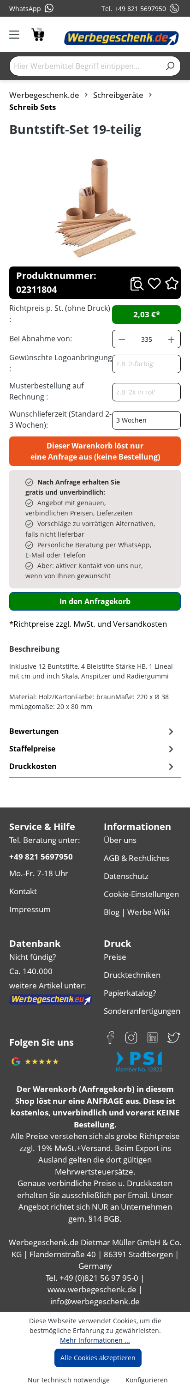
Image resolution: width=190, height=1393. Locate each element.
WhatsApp (25, 8)
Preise (115, 956)
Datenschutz (126, 876)
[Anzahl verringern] (121, 339)
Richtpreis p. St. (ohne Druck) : (59, 313)
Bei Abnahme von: (40, 338)
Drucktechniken (132, 974)
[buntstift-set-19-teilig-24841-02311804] (95, 207)
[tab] (92, 748)
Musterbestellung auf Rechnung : (46, 391)
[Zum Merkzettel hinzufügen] (154, 283)
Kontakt (23, 891)
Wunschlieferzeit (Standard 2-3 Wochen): (60, 419)
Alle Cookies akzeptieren (98, 1357)
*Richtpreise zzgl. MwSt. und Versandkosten (88, 623)
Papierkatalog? (130, 992)
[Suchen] (170, 66)
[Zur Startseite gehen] (121, 38)
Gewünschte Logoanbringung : (60, 363)
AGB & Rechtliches (137, 858)
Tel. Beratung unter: (44, 840)
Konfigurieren (146, 1379)
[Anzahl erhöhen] (171, 339)
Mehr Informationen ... (95, 1340)
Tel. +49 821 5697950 (133, 8)
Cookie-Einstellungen (141, 894)
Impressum (30, 909)
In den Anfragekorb (95, 601)
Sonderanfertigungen (142, 1010)
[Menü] (17, 35)
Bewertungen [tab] (34, 731)
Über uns (120, 840)
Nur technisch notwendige (69, 1379)
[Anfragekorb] (37, 33)
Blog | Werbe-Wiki (136, 912)
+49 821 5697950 (41, 856)
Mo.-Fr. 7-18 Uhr (38, 873)
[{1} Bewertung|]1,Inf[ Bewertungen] (171, 282)
